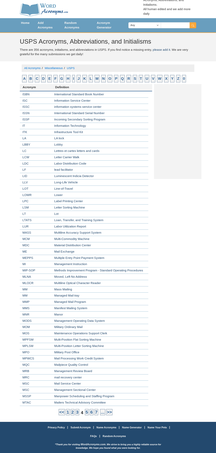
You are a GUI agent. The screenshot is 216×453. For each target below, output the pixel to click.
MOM (26, 327)
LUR (25, 226)
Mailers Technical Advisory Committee (80, 402)
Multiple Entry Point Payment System (79, 258)
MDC (25, 245)
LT (24, 213)
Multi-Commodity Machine (71, 239)
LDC (25, 163)
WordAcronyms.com (93, 444)
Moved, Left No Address (70, 276)
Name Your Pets (157, 427)
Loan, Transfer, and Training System (78, 220)
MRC (25, 377)
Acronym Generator (104, 25)
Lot (56, 213)
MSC (25, 383)
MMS (26, 308)
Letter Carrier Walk (66, 157)
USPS (71, 68)
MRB (25, 371)
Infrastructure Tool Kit (68, 132)
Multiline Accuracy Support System (77, 232)
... (103, 412)
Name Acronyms (106, 427)
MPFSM (28, 339)
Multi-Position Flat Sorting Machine (77, 339)
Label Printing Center (68, 201)
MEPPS (27, 258)
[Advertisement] (177, 131)
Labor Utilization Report (70, 226)
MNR (25, 314)
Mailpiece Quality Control (71, 364)
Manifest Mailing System (70, 308)
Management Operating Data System (79, 320)
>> (109, 412)
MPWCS (28, 358)
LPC (25, 201)
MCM (26, 239)
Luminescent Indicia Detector (74, 176)
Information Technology (70, 125)
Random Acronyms (71, 25)
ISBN (26, 94)
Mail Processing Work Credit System (79, 358)
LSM (25, 207)
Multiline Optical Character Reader (77, 283)
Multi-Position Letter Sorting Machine (79, 346)
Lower (58, 195)
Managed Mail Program (70, 301)
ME (24, 251)
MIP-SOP (28, 270)
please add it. (162, 49)
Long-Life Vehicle (66, 182)
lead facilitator (63, 169)
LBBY (26, 144)
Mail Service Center (67, 383)
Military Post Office (66, 352)
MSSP (26, 396)
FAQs (93, 436)
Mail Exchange (64, 251)
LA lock (59, 138)
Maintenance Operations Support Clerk (80, 333)
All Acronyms (32, 68)
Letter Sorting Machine (69, 207)
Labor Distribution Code (70, 163)
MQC (26, 364)
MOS (25, 333)
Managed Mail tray (66, 295)
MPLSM (27, 346)
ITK (24, 132)
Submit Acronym (81, 427)
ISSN (26, 113)
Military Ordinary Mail (68, 327)
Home (25, 22)
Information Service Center (72, 100)
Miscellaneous (54, 68)
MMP (26, 301)
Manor (58, 314)
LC (24, 151)
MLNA (26, 276)
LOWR (27, 195)
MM (25, 289)
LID (24, 176)
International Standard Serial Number (79, 113)
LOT (25, 188)
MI (24, 264)
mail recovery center (68, 377)
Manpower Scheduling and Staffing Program (84, 396)
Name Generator (132, 427)
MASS (26, 232)
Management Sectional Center (75, 390)
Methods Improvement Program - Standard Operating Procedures (98, 270)
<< (61, 412)
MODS (27, 320)
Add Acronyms (45, 25)
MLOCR (28, 283)
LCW (25, 157)
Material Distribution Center (72, 245)
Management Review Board (73, 371)
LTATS (27, 220)
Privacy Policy (56, 427)
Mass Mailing (63, 289)
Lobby (58, 144)
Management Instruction (70, 264)
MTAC (26, 402)
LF (24, 169)
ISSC (26, 106)
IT (23, 125)
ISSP (25, 119)
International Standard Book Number (79, 94)
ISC (25, 100)
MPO (25, 352)
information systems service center (77, 106)
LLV (25, 182)
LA (24, 138)
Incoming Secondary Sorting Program (79, 119)
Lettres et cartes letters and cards (76, 151)
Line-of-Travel (63, 188)
